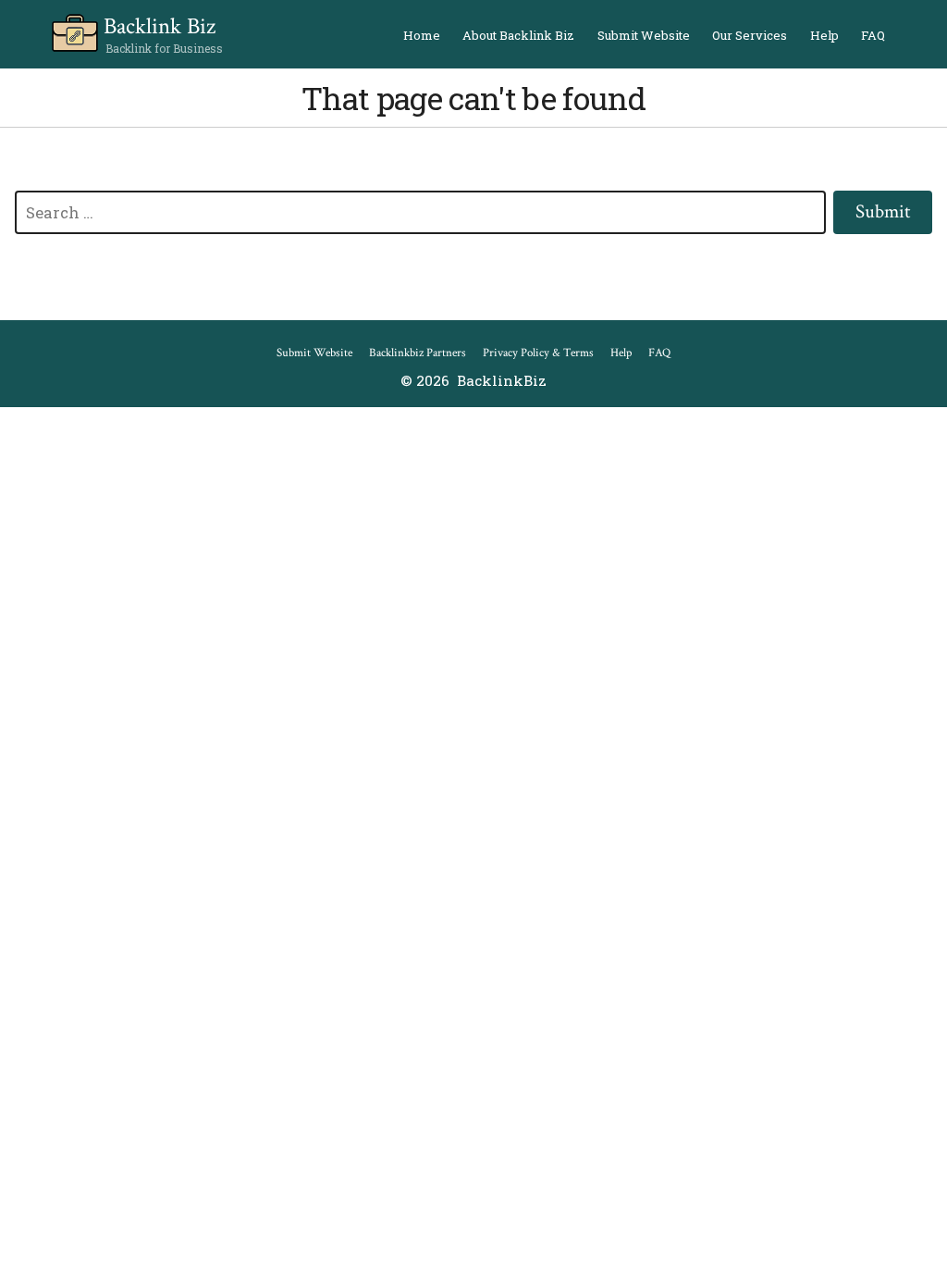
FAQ (873, 35)
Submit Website (643, 35)
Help (824, 35)
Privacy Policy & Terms (538, 353)
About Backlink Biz (518, 35)
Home (421, 35)
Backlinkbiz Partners (417, 353)
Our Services (749, 35)
